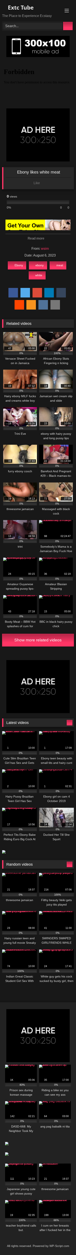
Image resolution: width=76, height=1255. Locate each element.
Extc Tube (20, 7)
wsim (45, 248)
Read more (36, 238)
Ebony (19, 265)
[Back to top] (63, 1242)
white (38, 275)
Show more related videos (38, 640)
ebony (39, 265)
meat (59, 265)
